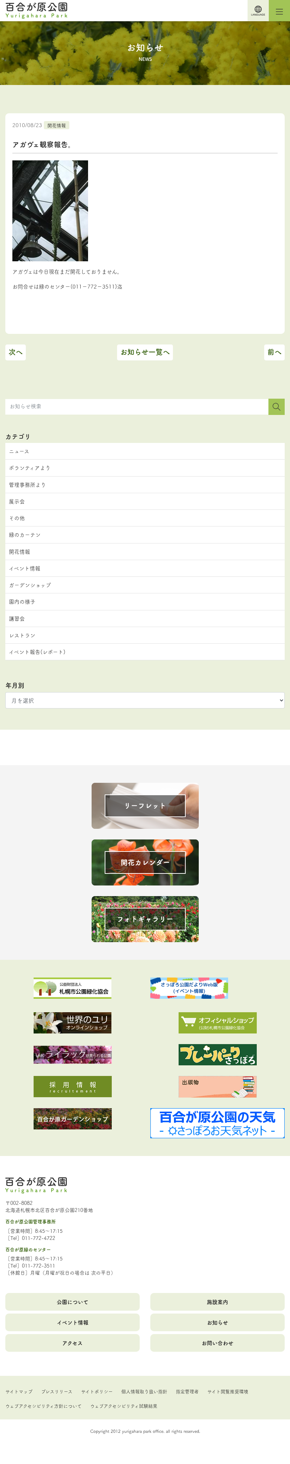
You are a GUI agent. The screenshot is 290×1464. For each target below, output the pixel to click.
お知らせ (217, 1322)
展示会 (17, 501)
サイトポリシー (97, 1391)
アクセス (72, 1342)
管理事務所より (27, 484)
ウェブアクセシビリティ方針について (43, 1405)
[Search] (276, 407)
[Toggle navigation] (279, 10)
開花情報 (56, 125)
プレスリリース (56, 1391)
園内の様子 (22, 601)
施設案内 (217, 1301)
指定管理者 (187, 1391)
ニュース (19, 451)
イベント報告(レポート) (37, 651)
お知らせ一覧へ (145, 352)
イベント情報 (24, 568)
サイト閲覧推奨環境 (227, 1391)
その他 (17, 518)
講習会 (17, 618)
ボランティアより (30, 467)
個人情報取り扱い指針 (144, 1391)
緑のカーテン (25, 534)
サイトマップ (19, 1391)
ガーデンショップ (30, 584)
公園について (72, 1301)
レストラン (22, 635)
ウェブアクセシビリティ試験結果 (123, 1405)
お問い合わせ (217, 1342)
